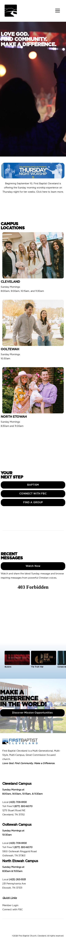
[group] (17, 660)
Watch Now (33, 566)
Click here (41, 192)
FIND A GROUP (33, 502)
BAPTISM (33, 485)
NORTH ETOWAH (14, 416)
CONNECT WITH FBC (33, 493)
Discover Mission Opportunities (33, 713)
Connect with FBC (12, 909)
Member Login (10, 905)
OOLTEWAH (10, 349)
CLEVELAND (10, 281)
